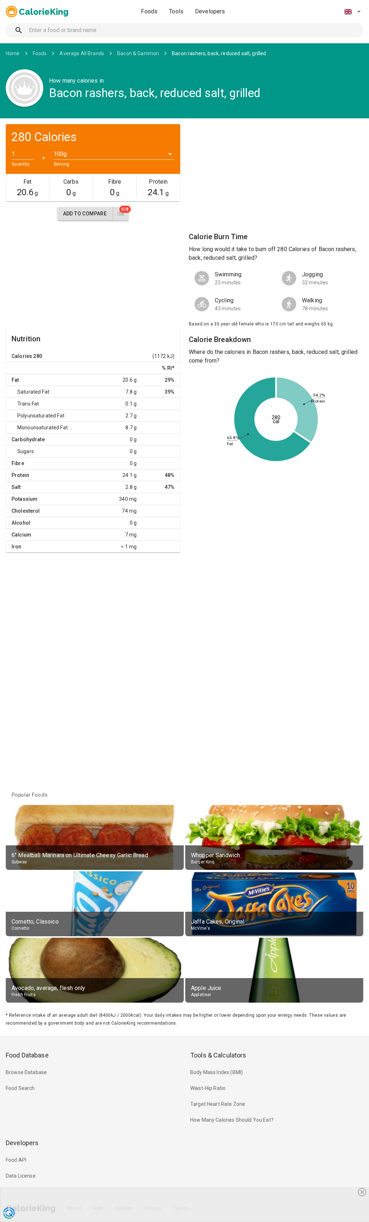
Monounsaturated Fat (42, 427)
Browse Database (26, 1072)
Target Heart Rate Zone (217, 1104)
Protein (20, 475)
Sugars (25, 451)
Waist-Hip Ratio (208, 1088)
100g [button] (60, 153)
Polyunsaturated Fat (41, 416)
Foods (149, 11)
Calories (22, 356)
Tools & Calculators (218, 1055)
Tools (176, 11)
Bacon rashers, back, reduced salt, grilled (219, 53)
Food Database (27, 1055)
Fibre (18, 463)
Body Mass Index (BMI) (216, 1072)
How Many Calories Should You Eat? (232, 1120)
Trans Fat (28, 404)
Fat (15, 380)
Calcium (21, 535)
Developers (210, 11)
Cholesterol (26, 511)
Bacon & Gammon (138, 53)
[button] (352, 11)
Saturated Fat (33, 392)
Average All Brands (81, 53)
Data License (21, 1176)
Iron (17, 546)
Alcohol (21, 523)
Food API (16, 1160)
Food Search (20, 1088)
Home (13, 53)
